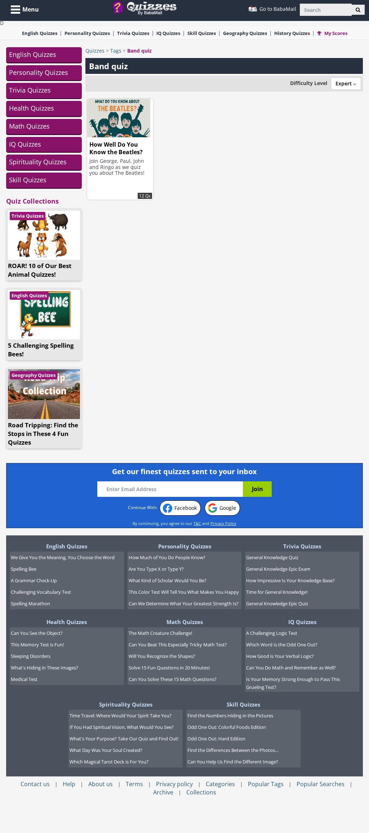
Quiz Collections (32, 201)
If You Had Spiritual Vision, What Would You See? (122, 727)
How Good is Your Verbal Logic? (280, 656)
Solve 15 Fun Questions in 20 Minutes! (169, 667)
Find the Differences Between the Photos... (232, 750)
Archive (163, 792)
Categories (220, 784)
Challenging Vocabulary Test (41, 592)
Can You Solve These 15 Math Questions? (173, 679)
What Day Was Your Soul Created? (106, 750)
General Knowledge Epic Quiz (277, 603)
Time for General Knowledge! (276, 592)
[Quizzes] (147, 7)
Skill (201, 33)
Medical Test (24, 679)
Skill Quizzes (27, 179)
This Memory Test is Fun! (37, 644)
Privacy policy (174, 784)
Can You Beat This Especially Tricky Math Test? (178, 644)
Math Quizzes (29, 126)
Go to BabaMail (277, 8)
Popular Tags (266, 784)
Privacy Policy (223, 523)
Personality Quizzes (38, 72)
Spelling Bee (23, 569)
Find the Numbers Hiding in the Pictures (230, 715)
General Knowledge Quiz (272, 557)
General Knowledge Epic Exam (278, 569)
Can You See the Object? (37, 633)
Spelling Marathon (30, 603)
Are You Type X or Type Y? (156, 569)
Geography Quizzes (33, 375)
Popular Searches (320, 784)
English (39, 33)
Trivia (133, 33)
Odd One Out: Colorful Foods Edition (226, 727)
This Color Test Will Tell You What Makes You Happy (184, 592)
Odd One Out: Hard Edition (216, 738)
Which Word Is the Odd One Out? (281, 644)
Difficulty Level (308, 83)
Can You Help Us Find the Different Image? (232, 761)
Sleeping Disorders (30, 656)
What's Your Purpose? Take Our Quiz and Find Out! (124, 738)
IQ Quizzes (25, 144)
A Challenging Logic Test (271, 633)
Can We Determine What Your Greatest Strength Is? (184, 603)
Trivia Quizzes (30, 90)
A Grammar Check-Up (34, 580)
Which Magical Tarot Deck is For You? (109, 761)
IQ (168, 33)
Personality (87, 33)
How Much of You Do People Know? (167, 557)
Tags (115, 50)
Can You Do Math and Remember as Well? (291, 667)
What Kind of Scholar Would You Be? (167, 580)
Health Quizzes (31, 108)
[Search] (358, 10)
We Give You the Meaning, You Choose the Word (63, 557)
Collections (201, 792)
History (292, 33)
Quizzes (95, 50)
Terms (134, 784)
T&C (197, 523)
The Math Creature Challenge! (160, 633)
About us (100, 784)
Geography (245, 33)
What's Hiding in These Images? (44, 667)
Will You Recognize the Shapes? (162, 656)
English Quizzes (32, 54)
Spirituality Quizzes (38, 161)
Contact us (35, 784)
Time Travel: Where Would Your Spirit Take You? (121, 715)
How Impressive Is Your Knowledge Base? (290, 580)
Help (69, 784)
